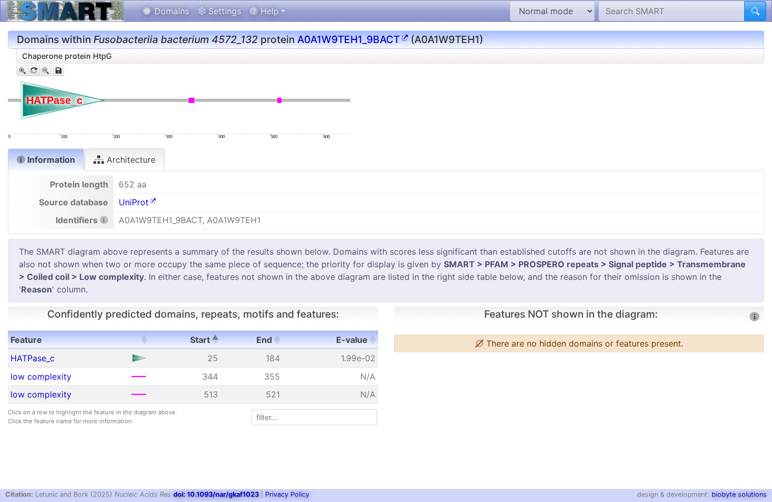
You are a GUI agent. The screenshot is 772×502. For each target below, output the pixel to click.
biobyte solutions (739, 494)
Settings (223, 11)
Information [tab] (50, 159)
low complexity (41, 376)
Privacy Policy (287, 494)
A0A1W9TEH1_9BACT (348, 39)
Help (268, 11)
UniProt (134, 202)
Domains (170, 11)
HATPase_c (33, 358)
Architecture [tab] (129, 159)
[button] (144, 340)
